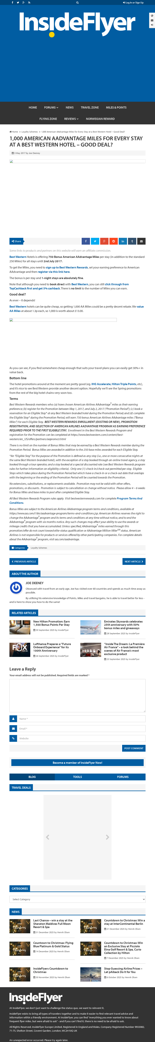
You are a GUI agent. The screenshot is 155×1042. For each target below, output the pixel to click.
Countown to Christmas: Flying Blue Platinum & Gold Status (53, 944)
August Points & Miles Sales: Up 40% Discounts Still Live (69, 865)
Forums (123, 777)
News (15, 912)
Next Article (133, 561)
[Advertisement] (77, 73)
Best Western (17, 257)
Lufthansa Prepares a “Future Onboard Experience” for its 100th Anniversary (52, 647)
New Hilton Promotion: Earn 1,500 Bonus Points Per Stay (51, 623)
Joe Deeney (34, 583)
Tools (77, 777)
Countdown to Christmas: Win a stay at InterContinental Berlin (124, 922)
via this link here (54, 272)
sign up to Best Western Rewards (67, 267)
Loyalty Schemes (39, 547)
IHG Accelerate (101, 384)
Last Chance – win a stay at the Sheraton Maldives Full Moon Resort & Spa (52, 923)
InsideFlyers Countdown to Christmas (50, 970)
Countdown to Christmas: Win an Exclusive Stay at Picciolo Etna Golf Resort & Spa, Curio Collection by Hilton (123, 948)
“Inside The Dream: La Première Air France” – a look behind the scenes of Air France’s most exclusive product (124, 649)
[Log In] (152, 24)
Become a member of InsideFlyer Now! (77, 762)
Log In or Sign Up (134, 2)
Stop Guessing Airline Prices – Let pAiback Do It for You (123, 970)
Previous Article (25, 561)
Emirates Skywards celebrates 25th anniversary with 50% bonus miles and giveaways (123, 624)
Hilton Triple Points (124, 384)
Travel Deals (21, 787)
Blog (32, 777)
